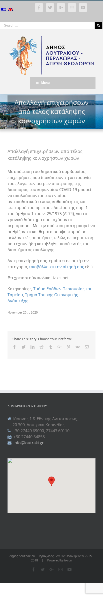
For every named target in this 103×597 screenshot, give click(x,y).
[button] (51, 481)
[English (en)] (10, 10)
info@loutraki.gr (28, 442)
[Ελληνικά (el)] (3, 10)
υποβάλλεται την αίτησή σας (57, 266)
